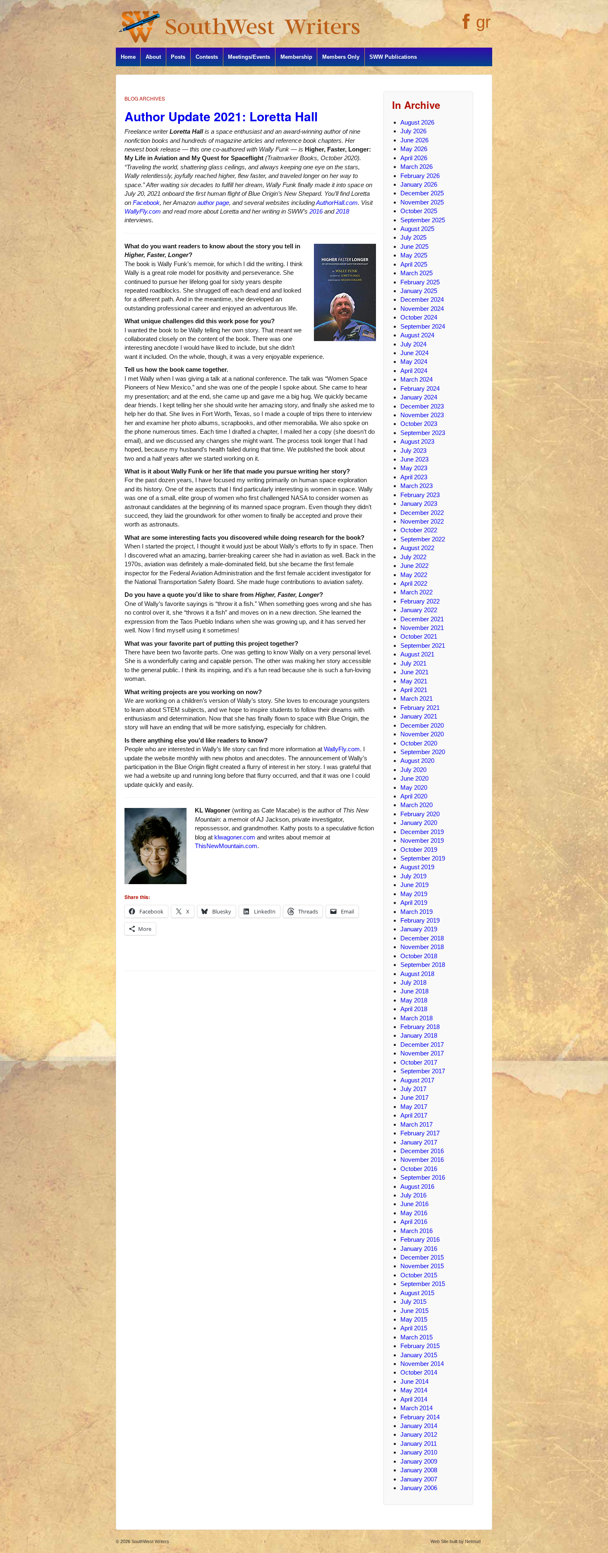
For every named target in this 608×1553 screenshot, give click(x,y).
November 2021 (422, 627)
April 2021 (413, 689)
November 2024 (422, 308)
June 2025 (414, 246)
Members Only (340, 57)
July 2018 (413, 982)
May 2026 (413, 148)
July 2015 (413, 1301)
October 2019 (418, 849)
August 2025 (417, 228)
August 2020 (417, 760)
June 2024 (414, 352)
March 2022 (416, 592)
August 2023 (417, 441)
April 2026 (413, 157)
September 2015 (422, 1283)
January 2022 (418, 609)
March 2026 (416, 166)
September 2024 (422, 326)
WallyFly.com (142, 211)
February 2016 (420, 1239)
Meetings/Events (249, 57)
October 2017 (418, 1062)
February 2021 (420, 707)
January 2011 (418, 1443)
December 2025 (422, 193)
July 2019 (413, 876)
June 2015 (414, 1310)
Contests (207, 57)
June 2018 (414, 991)
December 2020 (422, 725)
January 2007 (418, 1479)
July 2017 (413, 1088)
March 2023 (416, 485)
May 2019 (413, 893)
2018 (342, 211)
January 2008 (418, 1470)
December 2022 (422, 512)
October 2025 (418, 210)
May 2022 (413, 574)
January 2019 (418, 929)
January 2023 (418, 503)
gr (483, 22)
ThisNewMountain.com (226, 845)
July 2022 (413, 556)
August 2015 (417, 1292)
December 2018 (422, 938)
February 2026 (420, 175)
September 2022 (422, 539)
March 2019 (416, 911)
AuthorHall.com (337, 202)
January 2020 (418, 822)
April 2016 (413, 1221)
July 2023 (413, 450)
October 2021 (418, 636)
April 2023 (413, 477)
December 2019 (422, 831)
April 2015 (413, 1328)
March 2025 (416, 272)
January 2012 (418, 1434)
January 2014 (418, 1425)
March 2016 (416, 1230)
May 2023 (413, 467)
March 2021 (416, 698)
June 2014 (414, 1381)
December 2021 (422, 619)
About (153, 57)
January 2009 (418, 1461)
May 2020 (413, 787)
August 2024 (417, 335)
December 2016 (422, 1150)
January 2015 (418, 1354)
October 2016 (418, 1168)
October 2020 (418, 743)
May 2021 (413, 681)
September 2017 (422, 1071)
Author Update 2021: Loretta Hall (221, 116)
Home (128, 57)
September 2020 (422, 751)
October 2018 (418, 955)
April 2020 (413, 796)
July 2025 (413, 237)
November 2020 (422, 734)
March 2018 (416, 1018)
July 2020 (413, 769)
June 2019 (414, 884)
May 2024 (413, 361)
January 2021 (418, 716)
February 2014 (420, 1417)
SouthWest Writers (149, 1541)
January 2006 (418, 1487)
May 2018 (413, 1000)
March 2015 (416, 1337)
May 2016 (413, 1212)
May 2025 (413, 255)
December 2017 (422, 1044)
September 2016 (422, 1177)
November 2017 (422, 1053)
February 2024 (420, 388)
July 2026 (413, 131)
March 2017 (416, 1124)
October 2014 (418, 1372)
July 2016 (413, 1195)
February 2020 (420, 813)
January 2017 (418, 1142)
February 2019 (420, 920)
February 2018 (420, 1026)
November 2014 (422, 1363)
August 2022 (417, 547)
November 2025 (422, 202)
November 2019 (422, 840)
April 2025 (413, 264)
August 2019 (417, 866)
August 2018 (417, 973)
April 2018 (413, 1008)
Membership (296, 57)
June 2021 (414, 672)
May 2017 (413, 1106)
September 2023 (422, 432)
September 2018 (422, 964)
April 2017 (413, 1115)
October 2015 (418, 1275)
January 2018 (418, 1035)
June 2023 (414, 459)
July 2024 (413, 344)
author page (213, 202)
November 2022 (422, 521)
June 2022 (414, 565)
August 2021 (417, 654)
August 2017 (417, 1080)
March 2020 (416, 804)
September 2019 (422, 858)
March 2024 (416, 379)
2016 (316, 211)
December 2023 (422, 406)
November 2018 (422, 946)
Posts (178, 57)
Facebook (146, 202)
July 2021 (413, 663)
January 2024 (418, 397)
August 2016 (417, 1186)
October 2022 (418, 530)
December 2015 (422, 1257)
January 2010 (418, 1452)
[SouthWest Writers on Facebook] (465, 26)
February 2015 (420, 1345)
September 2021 (422, 645)
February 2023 (420, 494)
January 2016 (418, 1248)
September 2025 (422, 220)
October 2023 (418, 423)
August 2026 (417, 122)
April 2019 (413, 902)
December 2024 (422, 299)
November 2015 (422, 1265)
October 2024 (418, 317)
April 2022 (413, 583)
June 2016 (414, 1203)
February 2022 (420, 601)
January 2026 (418, 184)
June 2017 (414, 1097)
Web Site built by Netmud (456, 1541)
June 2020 (414, 778)
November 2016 (422, 1159)
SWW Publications (393, 57)
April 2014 (413, 1399)
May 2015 (413, 1319)
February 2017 (420, 1133)
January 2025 (418, 290)
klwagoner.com (234, 837)
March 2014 (416, 1407)
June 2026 (414, 140)
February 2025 (420, 282)
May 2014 (413, 1390)
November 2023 (422, 414)
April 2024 (413, 370)
